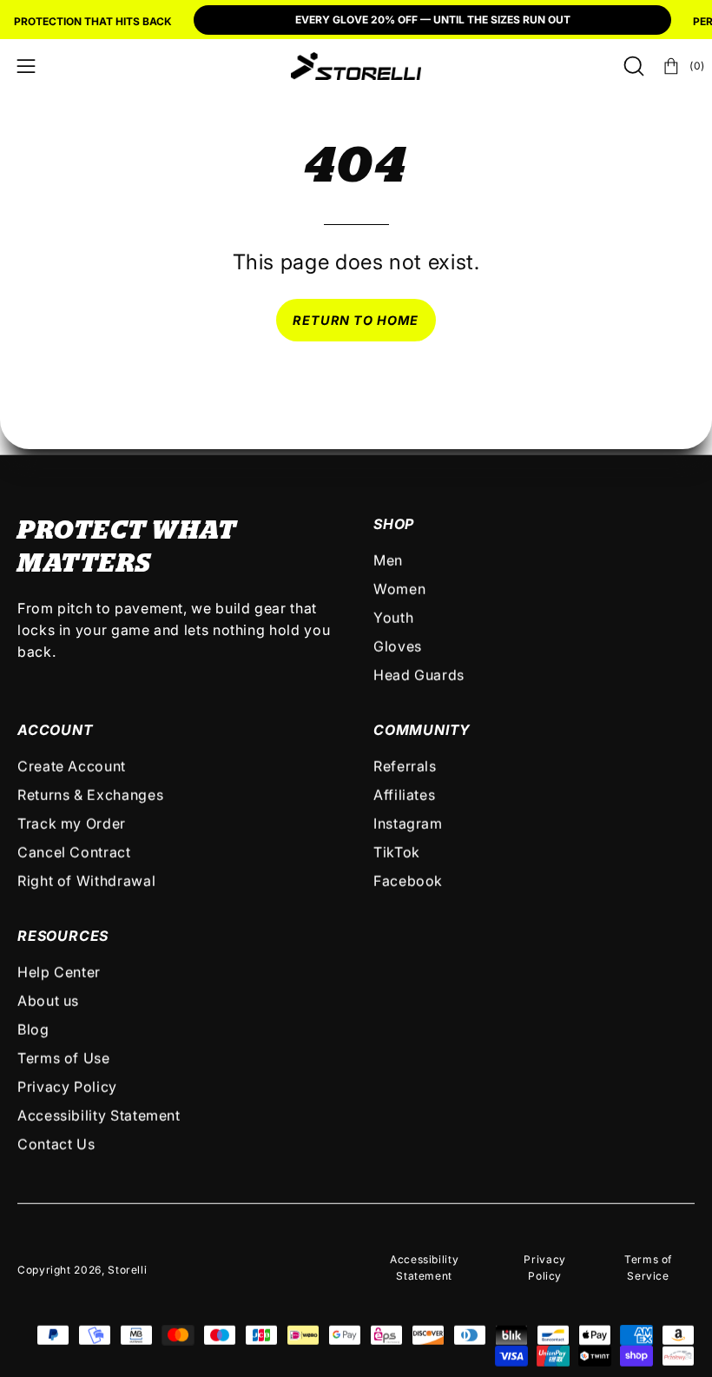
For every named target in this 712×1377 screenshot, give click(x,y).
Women (399, 589)
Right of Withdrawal (86, 881)
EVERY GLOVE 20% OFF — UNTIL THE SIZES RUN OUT (432, 19)
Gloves (397, 646)
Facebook (408, 881)
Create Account (71, 766)
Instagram (408, 823)
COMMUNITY (422, 729)
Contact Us (56, 1144)
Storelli (127, 1269)
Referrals (405, 766)
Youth (393, 617)
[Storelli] (356, 66)
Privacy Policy (67, 1087)
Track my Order (71, 823)
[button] (632, 66)
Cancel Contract (74, 852)
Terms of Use (63, 1058)
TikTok (396, 852)
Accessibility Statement (99, 1115)
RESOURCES (63, 935)
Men (388, 560)
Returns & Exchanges (90, 795)
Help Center (59, 972)
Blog (33, 1029)
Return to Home (356, 320)
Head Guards (419, 675)
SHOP (393, 524)
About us (48, 1001)
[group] (356, 21)
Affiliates (404, 795)
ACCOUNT (55, 729)
